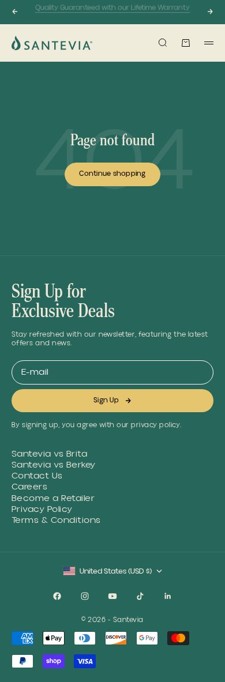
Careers (29, 486)
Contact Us (37, 475)
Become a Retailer (53, 498)
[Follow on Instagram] (84, 596)
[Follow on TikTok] (140, 596)
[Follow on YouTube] (112, 596)
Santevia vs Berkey (54, 464)
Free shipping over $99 (112, 16)
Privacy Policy (42, 509)
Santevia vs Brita (49, 454)
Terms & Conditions (56, 520)
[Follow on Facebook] (57, 596)
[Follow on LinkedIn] (167, 596)
